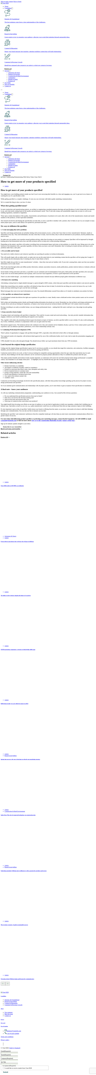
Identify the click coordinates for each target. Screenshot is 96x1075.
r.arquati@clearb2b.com (8, 420)
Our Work (7, 83)
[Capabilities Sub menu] (12, 8)
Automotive (11, 77)
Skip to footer (17, 1)
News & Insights (9, 84)
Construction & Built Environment (18, 76)
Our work (3, 1023)
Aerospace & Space (14, 72)
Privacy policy (5, 1040)
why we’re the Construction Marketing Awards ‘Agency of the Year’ (53, 420)
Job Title (3, 1062)
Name (6, 1055)
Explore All (4, 437)
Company (7, 1058)
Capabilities (7, 8)
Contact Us (6, 175)
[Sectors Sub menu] (9, 71)
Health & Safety (13, 79)
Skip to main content (7, 1)
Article (6, 186)
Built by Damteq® (14, 1048)
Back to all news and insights (10, 429)
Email (6, 1051)
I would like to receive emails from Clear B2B (18, 1068)
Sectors (6, 71)
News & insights (4, 1026)
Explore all (8, 69)
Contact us (7, 86)
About (6, 6)
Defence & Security (14, 74)
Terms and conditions (7, 1037)
